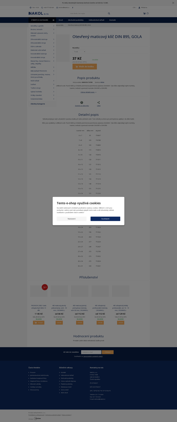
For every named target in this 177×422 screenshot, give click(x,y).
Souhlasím (105, 219)
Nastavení (71, 219)
